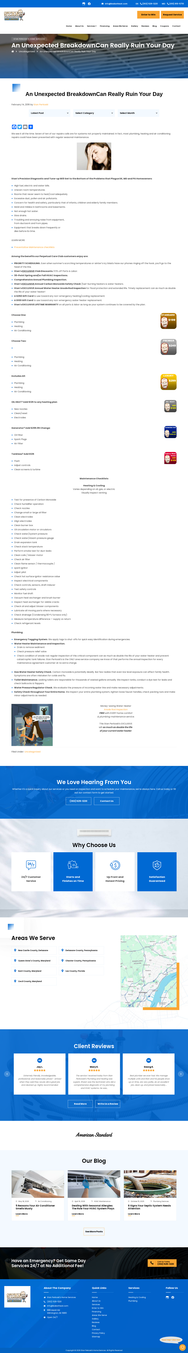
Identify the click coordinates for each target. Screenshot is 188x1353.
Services (96, 1304)
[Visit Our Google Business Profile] (83, 3)
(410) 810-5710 (176, 4)
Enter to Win (98, 1308)
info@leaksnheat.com (116, 4)
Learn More (22, 1214)
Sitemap (96, 1336)
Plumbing (132, 1301)
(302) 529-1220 (150, 4)
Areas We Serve (99, 1315)
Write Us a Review (108, 1103)
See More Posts (94, 1231)
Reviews (96, 1322)
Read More (80, 1103)
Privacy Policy (98, 1333)
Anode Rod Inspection (116, 709)
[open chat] (182, 1347)
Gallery (95, 1318)
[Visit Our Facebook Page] (172, 1297)
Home (95, 1297)
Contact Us (106, 801)
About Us (96, 1301)
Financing (96, 1311)
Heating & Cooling (137, 1297)
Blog (94, 1326)
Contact (96, 1329)
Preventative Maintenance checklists (34, 247)
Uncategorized (27, 51)
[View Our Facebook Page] (89, 3)
